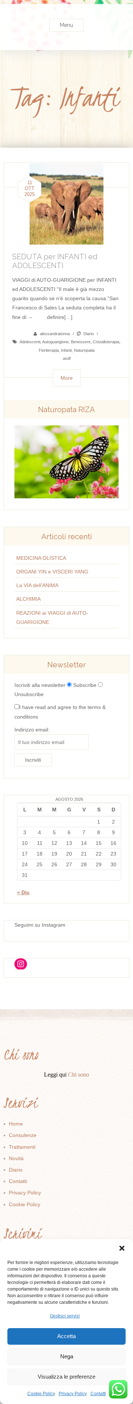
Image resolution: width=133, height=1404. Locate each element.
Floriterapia (49, 350)
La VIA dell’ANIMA (37, 585)
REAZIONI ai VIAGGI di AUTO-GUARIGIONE (52, 617)
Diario (88, 333)
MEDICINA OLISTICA (41, 558)
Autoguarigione (55, 342)
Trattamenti (22, 1147)
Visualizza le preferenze (66, 1376)
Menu (66, 25)
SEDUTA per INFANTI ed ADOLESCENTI (55, 261)
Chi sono (78, 1074)
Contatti (98, 1393)
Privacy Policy (73, 1393)
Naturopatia (84, 350)
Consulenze (23, 1135)
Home (16, 1124)
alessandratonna (55, 333)
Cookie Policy (41, 1393)
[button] (122, 1248)
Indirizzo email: (32, 730)
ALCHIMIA (28, 599)
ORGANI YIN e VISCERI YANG (52, 572)
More (67, 378)
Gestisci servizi (65, 1316)
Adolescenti (30, 342)
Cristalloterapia (106, 342)
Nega (66, 1356)
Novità (16, 1158)
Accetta (66, 1336)
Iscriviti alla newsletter (39, 685)
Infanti (66, 350)
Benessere (81, 342)
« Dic (23, 892)
